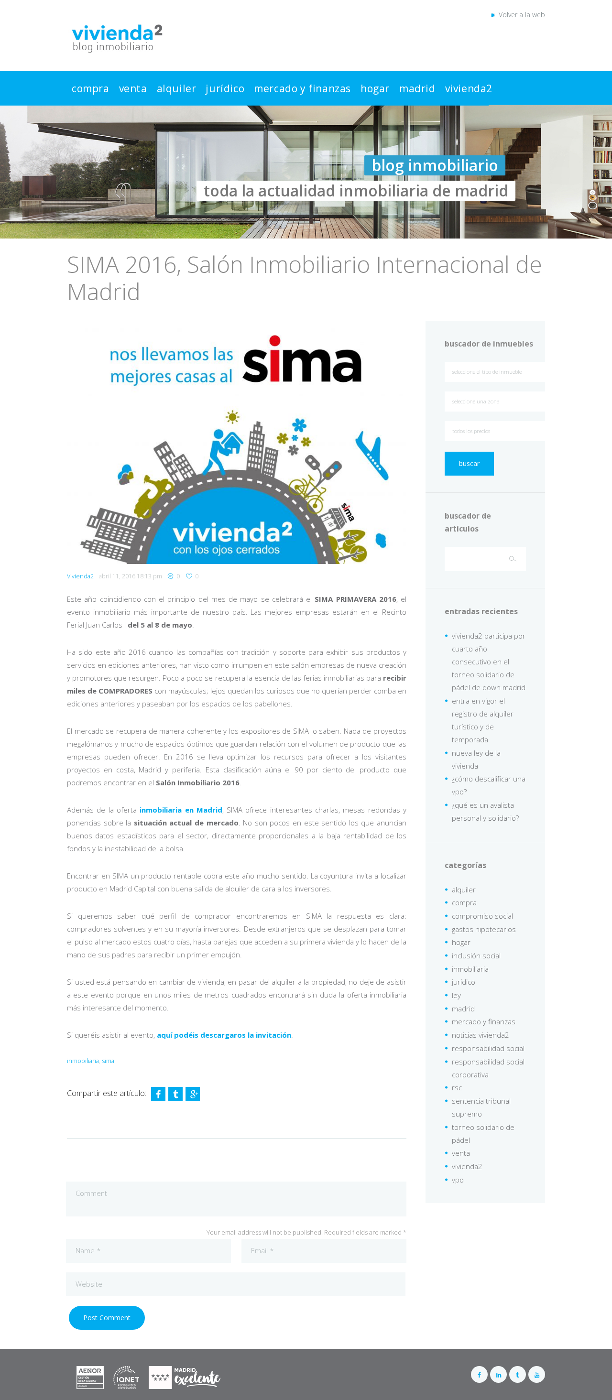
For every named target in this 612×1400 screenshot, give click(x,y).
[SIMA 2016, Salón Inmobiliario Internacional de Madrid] (236, 442)
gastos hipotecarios (484, 929)
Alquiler (177, 88)
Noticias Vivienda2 (480, 1035)
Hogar (375, 88)
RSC (457, 1087)
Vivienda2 (468, 88)
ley (456, 995)
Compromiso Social (482, 916)
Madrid (417, 88)
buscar (469, 463)
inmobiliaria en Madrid (181, 809)
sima (108, 1061)
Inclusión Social (476, 955)
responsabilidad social (488, 1048)
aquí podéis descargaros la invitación (224, 1035)
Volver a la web (520, 14)
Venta (133, 88)
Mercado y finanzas (302, 88)
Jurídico (225, 88)
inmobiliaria (83, 1061)
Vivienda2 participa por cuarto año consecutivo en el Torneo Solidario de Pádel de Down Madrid (488, 661)
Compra (90, 88)
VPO (458, 1179)
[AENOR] (107, 1372)
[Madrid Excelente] (184, 1372)
